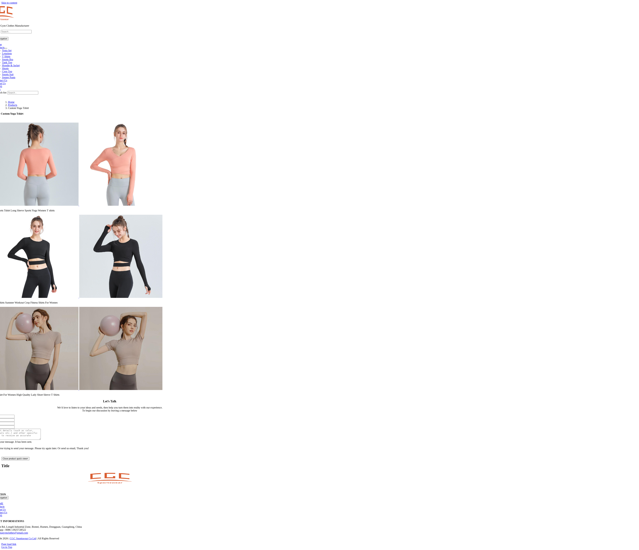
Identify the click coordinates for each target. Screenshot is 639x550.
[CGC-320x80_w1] (110, 483)
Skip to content (9, 2)
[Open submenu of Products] (5, 48)
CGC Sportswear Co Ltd (23, 538)
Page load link (8, 544)
